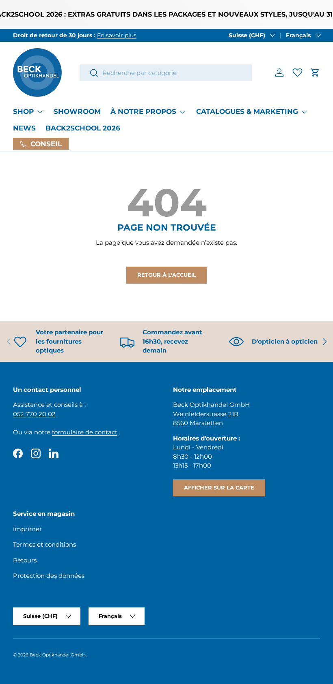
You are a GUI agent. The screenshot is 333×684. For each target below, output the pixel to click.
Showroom (77, 111)
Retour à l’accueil (166, 274)
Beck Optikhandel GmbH (58, 655)
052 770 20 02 (34, 414)
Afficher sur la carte (219, 487)
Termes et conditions (44, 544)
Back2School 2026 (82, 128)
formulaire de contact (84, 432)
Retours (25, 560)
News (24, 128)
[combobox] (166, 72)
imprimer (27, 529)
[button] (315, 72)
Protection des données (48, 575)
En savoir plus (116, 35)
